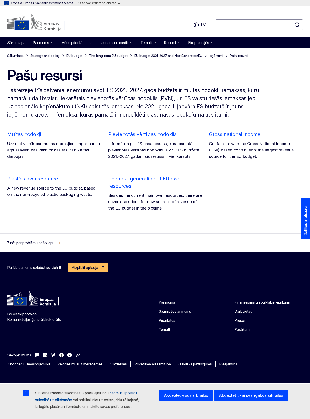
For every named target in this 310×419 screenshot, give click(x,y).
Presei (239, 320)
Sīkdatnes (118, 364)
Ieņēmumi (216, 56)
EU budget (74, 56)
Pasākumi (242, 329)
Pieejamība (228, 364)
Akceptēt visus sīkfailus (186, 395)
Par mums (167, 302)
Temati (164, 329)
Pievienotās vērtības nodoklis (142, 134)
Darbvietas (243, 311)
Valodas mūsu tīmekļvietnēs (80, 364)
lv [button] (203, 24)
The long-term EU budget (108, 56)
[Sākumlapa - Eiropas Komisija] (44, 23)
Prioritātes (167, 320)
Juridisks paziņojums (195, 364)
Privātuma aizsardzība (152, 364)
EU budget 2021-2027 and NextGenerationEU (168, 56)
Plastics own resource (32, 179)
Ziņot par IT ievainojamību (28, 364)
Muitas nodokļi (24, 134)
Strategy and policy (45, 56)
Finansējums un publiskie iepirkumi (262, 302)
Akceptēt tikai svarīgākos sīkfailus (251, 395)
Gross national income (235, 134)
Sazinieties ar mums (175, 311)
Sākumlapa (16, 42)
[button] (33, 243)
